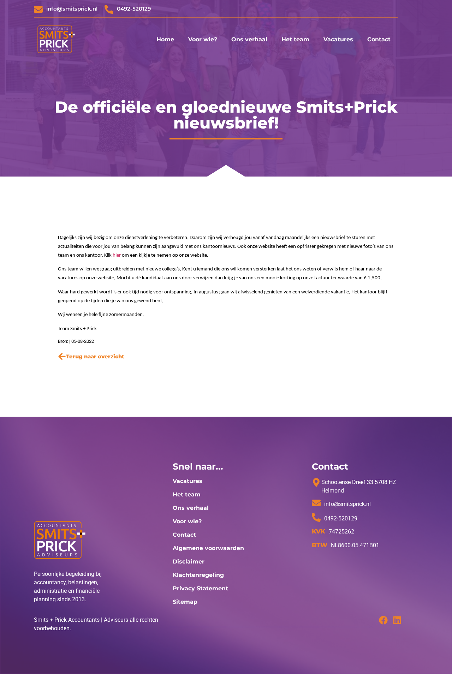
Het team (295, 39)
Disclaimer (188, 561)
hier (117, 255)
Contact (379, 39)
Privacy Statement (200, 588)
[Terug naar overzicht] (62, 356)
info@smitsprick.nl (71, 8)
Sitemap (185, 601)
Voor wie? (202, 39)
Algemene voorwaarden (208, 548)
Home (165, 39)
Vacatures (338, 39)
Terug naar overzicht (95, 356)
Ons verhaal (249, 39)
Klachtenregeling (198, 575)
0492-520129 (134, 8)
